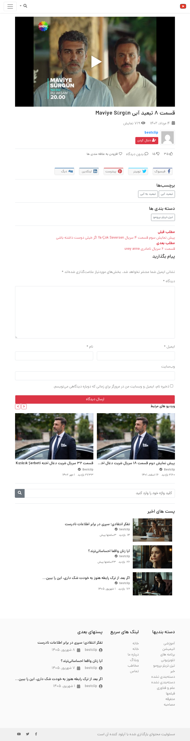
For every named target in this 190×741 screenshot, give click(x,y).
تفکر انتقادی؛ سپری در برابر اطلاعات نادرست (97, 524)
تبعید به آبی (148, 194)
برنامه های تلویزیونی (167, 657)
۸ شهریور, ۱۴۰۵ (63, 650)
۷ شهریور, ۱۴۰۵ (63, 668)
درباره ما (133, 655)
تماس (134, 671)
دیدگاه (169, 281)
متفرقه (170, 699)
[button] (24, 406)
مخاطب (133, 666)
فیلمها (170, 693)
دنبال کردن (144, 140)
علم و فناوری (166, 688)
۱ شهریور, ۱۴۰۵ (64, 686)
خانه (136, 643)
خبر (172, 671)
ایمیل (169, 347)
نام (89, 347)
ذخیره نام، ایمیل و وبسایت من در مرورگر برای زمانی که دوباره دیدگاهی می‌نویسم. (111, 387)
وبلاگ (134, 660)
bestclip (151, 133)
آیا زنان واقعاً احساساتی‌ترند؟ (109, 551)
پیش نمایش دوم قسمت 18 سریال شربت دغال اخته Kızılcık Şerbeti (123, 463)
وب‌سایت (168, 367)
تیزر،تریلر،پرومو (163, 217)
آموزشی (169, 643)
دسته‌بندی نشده (163, 677)
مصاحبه (169, 705)
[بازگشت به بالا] (13, 713)
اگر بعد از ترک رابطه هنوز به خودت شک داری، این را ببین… (86, 578)
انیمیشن (168, 649)
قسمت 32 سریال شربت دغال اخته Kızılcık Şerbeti (54, 463)
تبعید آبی (167, 194)
